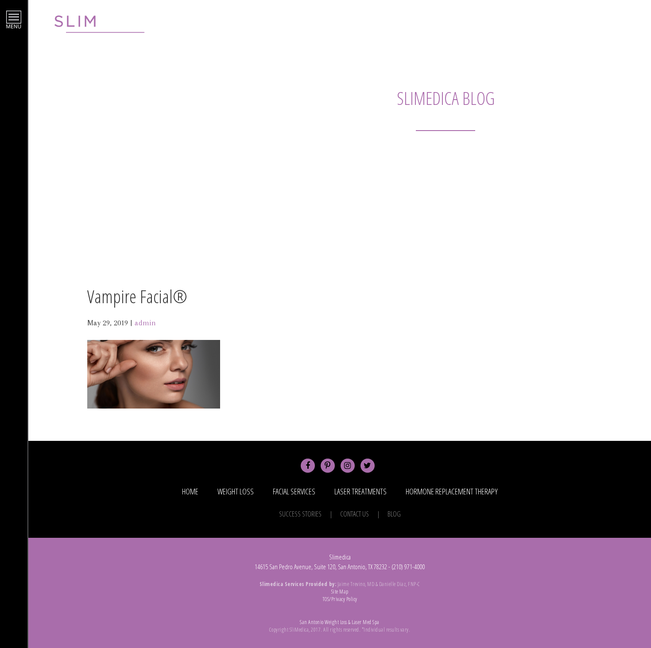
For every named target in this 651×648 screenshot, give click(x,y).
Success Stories (300, 514)
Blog (394, 514)
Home (190, 491)
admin (145, 322)
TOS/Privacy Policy (339, 599)
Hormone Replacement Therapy (452, 491)
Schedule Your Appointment (493, 27)
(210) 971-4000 (589, 27)
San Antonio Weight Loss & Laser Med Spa (340, 622)
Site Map (340, 591)
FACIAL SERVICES (294, 491)
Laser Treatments (360, 491)
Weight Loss (235, 491)
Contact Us (354, 514)
